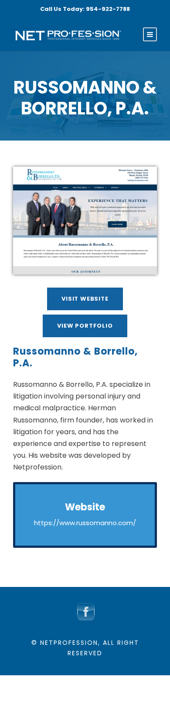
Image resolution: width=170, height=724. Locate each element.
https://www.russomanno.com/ (85, 522)
